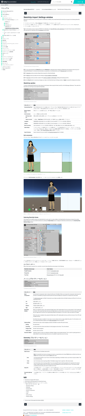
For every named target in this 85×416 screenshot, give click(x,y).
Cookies (72, 410)
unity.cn (79, 1)
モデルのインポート (8, 18)
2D (3, 37)
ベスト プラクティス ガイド (8, 64)
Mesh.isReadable (53, 320)
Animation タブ (8, 25)
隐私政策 (68, 410)
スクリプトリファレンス (43, 1)
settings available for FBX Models (50, 77)
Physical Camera (50, 274)
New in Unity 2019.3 (6, 68)
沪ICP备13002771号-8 (66, 412)
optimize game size (38, 298)
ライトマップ (73, 372)
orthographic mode (55, 270)
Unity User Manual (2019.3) (8, 11)
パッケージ (5, 12)
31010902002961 (33, 415)
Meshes (28, 75)
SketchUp (29, 73)
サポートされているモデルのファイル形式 (12, 33)
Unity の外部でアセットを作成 (10, 35)
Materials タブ (8, 26)
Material (40, 23)
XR (3, 54)
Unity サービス (5, 53)
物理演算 (4, 40)
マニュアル (33, 1)
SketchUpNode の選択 (47, 130)
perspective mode (54, 272)
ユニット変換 (58, 119)
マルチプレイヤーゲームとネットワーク (10, 43)
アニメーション (6, 48)
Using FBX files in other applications (57, 28)
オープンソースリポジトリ (8, 56)
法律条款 (64, 410)
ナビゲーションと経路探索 (8, 51)
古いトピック (5, 63)
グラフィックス (6, 38)
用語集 (4, 69)
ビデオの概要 (5, 46)
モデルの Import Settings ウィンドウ (11, 19)
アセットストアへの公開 (7, 58)
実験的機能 (5, 61)
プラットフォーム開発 (7, 59)
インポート (5, 16)
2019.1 (42, 400)
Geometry (29, 77)
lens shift (62, 274)
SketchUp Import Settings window (12, 28)
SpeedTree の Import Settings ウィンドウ (11, 30)
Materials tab (63, 70)
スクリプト (5, 41)
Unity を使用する (6, 14)
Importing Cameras (53, 132)
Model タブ (7, 21)
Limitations (41, 30)
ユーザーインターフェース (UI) (9, 50)
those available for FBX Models (51, 75)
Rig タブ (7, 23)
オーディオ (5, 45)
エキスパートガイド (6, 66)
